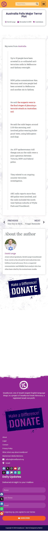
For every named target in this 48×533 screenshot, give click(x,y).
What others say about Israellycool (14, 452)
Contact (5, 445)
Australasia (39, 22)
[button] (44, 4)
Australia (22, 46)
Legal (4, 441)
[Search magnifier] (37, 4)
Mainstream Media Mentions (12, 456)
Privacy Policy (7, 448)
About (4, 437)
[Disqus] (24, 343)
